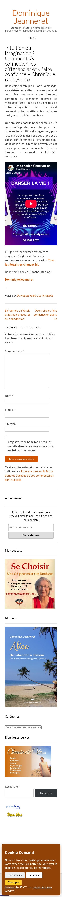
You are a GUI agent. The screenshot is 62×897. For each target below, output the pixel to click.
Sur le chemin (45, 295)
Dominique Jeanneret (31, 17)
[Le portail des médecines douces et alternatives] (15, 816)
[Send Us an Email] (16, 841)
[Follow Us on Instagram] (45, 841)
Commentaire (14, 351)
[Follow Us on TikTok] (31, 841)
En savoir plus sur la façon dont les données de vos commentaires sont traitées (29, 475)
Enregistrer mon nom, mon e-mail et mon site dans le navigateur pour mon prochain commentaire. (30, 446)
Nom (9, 395)
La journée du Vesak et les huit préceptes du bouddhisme (17, 315)
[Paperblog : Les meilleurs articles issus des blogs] (13, 808)
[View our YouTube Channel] (38, 841)
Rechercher (12, 786)
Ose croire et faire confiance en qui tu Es (45, 315)
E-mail (10, 409)
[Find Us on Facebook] (23, 841)
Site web (10, 424)
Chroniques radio (26, 295)
